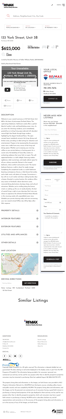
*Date (45, 199)
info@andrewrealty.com (9, 341)
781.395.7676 (6, 339)
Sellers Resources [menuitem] (42, 344)
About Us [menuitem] (40, 346)
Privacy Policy (55, 155)
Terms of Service (57, 266)
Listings (8, 288)
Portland (27, 288)
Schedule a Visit (57, 180)
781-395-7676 (50, 88)
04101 (33, 288)
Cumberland (20, 288)
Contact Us (52, 99)
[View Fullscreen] (3, 262)
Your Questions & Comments (51, 213)
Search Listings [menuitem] (42, 339)
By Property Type (51, 27)
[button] (8, 15)
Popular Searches (12, 27)
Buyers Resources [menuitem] (42, 341)
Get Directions (30, 283)
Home (3, 288)
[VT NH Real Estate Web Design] (57, 412)
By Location (30, 27)
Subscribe (53, 162)
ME (14, 288)
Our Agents (47, 103)
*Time (45, 206)
